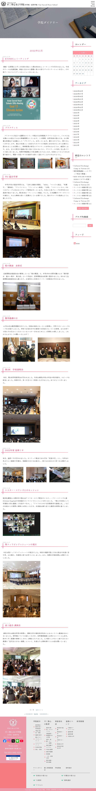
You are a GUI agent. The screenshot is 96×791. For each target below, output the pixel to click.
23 (83, 70)
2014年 (76, 142)
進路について (69, 722)
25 (89, 70)
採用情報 (80, 721)
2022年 (76, 121)
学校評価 (58, 768)
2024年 (76, 115)
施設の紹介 (38, 735)
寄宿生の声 (60, 744)
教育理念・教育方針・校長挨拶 (38, 726)
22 (80, 70)
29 (80, 73)
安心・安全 (38, 749)
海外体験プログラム (49, 746)
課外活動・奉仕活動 (49, 761)
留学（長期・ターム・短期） (49, 741)
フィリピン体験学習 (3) (83, 193)
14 (77, 66)
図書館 (48, 754)
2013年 (76, 145)
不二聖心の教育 (47, 722)
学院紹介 (37, 721)
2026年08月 (78, 91)
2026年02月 (78, 107)
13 (74, 66)
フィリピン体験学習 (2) (83, 195)
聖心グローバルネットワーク (38, 739)
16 (83, 66)
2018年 (76, 132)
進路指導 (70, 732)
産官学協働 (49, 751)
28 (77, 73)
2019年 (76, 129)
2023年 (76, 118)
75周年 (38, 780)
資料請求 (69, 768)
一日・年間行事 (49, 757)
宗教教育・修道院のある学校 (49, 735)
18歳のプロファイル (71, 728)
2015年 (76, 140)
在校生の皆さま (42, 775)
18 (89, 66)
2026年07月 (78, 94)
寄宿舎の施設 (60, 728)
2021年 (76, 123)
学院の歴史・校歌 (37, 731)
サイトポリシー (37, 769)
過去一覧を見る (82, 208)
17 (86, 66)
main (36, 714)
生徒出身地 (38, 747)
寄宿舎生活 (58, 722)
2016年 (76, 137)
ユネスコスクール (38, 744)
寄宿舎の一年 (60, 736)
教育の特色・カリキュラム (49, 729)
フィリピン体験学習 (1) (82, 203)
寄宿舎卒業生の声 (60, 747)
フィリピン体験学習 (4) (83, 190)
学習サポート (60, 740)
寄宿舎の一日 (60, 732)
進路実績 (70, 734)
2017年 (76, 134)
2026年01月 (78, 110)
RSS (78, 243)
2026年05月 (78, 99)
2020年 (77, 126)
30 (83, 73)
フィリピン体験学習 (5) (83, 187)
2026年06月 (78, 96)
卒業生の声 (71, 736)
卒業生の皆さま (70, 775)
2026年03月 (78, 104)
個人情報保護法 (48, 769)
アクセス (39, 785)
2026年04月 (78, 102)
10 (86, 63)
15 (80, 66)
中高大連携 (49, 749)
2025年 (77, 113)
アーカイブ (80, 82)
